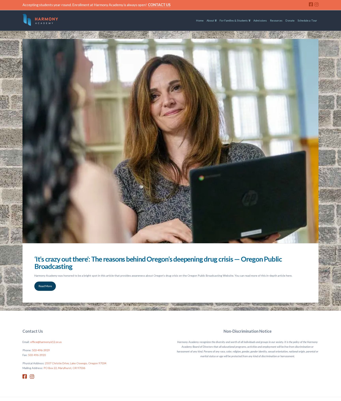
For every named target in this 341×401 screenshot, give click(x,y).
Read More (45, 286)
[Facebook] (311, 4)
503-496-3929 (41, 350)
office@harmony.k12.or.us (46, 342)
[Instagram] (316, 4)
